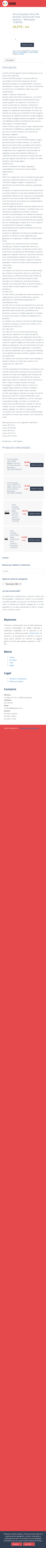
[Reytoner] (13, 3)
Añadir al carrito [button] (36, 465)
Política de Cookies (16, 681)
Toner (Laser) (33, 52)
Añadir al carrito (27, 45)
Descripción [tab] (10, 60)
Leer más (28, 1544)
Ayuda (11, 665)
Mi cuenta (13, 660)
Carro (11, 663)
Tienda (11, 657)
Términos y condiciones (18, 679)
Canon (15, 52)
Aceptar (15, 1544)
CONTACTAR (22, 602)
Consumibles (22, 52)
